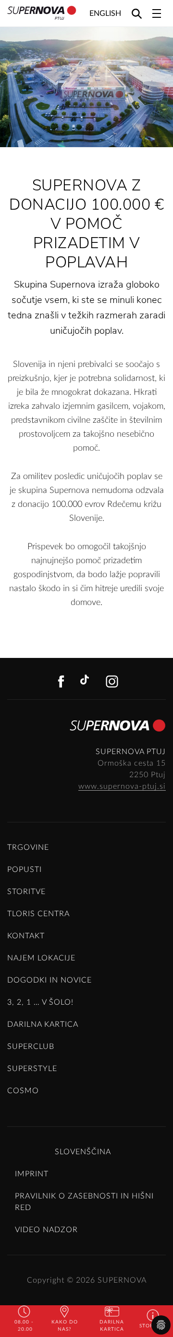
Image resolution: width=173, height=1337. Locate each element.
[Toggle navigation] (157, 13)
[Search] (137, 13)
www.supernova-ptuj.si (122, 786)
